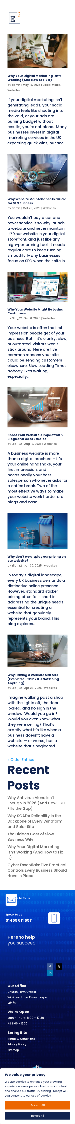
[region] (37, 1096)
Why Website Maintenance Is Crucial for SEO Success (38, 201)
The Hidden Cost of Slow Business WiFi (31, 836)
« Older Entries (21, 759)
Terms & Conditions (21, 1039)
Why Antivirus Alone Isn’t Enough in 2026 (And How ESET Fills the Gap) (37, 803)
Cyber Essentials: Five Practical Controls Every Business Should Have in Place (37, 870)
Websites (14, 90)
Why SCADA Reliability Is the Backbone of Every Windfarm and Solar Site (35, 821)
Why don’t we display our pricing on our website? (37, 558)
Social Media (51, 85)
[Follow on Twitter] (59, 966)
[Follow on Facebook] (50, 966)
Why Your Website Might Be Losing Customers (35, 311)
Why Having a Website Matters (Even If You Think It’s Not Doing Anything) (33, 679)
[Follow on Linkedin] (50, 973)
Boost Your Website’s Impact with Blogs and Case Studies (35, 437)
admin (16, 85)
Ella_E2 (17, 318)
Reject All (37, 1116)
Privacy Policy (17, 1044)
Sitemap (13, 1050)
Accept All (37, 1105)
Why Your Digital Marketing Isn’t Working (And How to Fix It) (34, 78)
